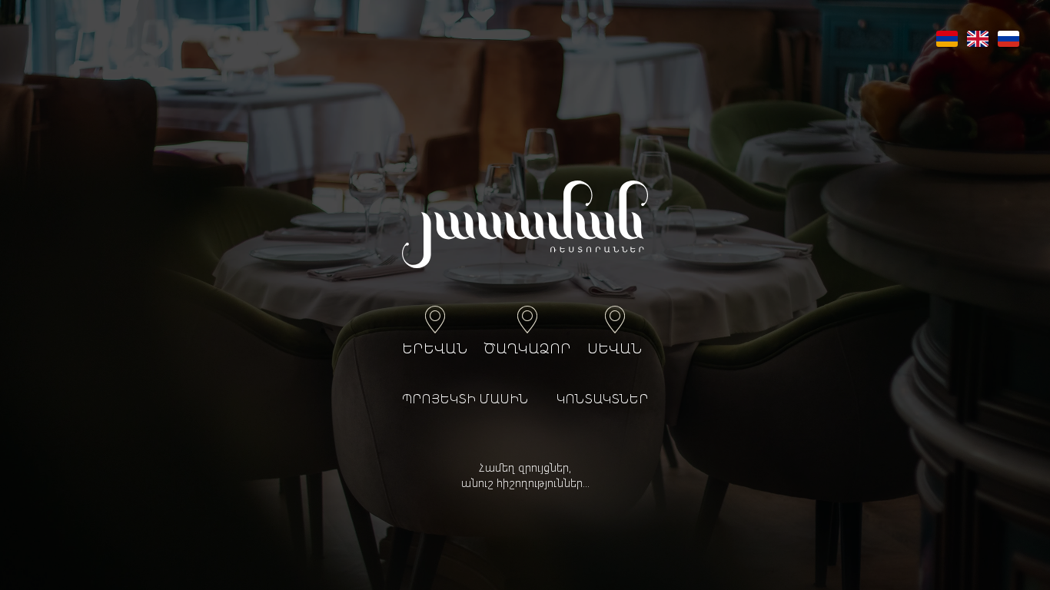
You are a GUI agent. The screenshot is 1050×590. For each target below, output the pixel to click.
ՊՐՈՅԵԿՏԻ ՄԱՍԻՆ (465, 400)
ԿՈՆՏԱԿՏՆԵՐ (602, 400)
